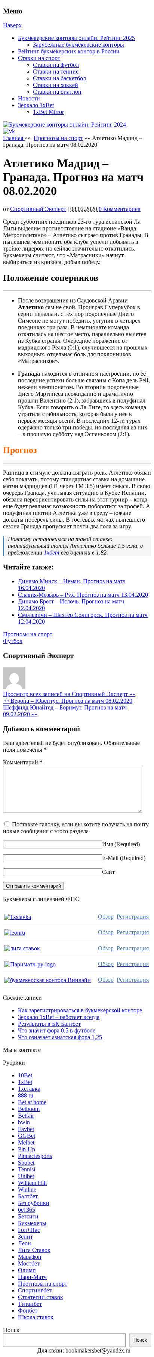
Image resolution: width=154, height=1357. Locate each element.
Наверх (12, 25)
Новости (29, 98)
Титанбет (30, 1304)
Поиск (11, 1330)
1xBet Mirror (48, 112)
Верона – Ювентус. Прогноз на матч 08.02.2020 (67, 701)
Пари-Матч (32, 1277)
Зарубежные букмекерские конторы (78, 44)
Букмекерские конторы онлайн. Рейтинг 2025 (76, 38)
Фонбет (27, 1310)
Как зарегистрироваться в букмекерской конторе (80, 1010)
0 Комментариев (120, 209)
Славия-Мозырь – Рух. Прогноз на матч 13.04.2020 (83, 594)
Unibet (26, 1176)
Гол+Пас (29, 1230)
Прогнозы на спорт (58, 138)
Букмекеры (32, 1223)
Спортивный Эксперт (38, 209)
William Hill (32, 1183)
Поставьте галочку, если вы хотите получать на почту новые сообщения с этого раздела (76, 827)
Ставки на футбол (56, 65)
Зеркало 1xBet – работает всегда (58, 1017)
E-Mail (110, 858)
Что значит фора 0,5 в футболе (56, 1030)
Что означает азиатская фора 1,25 (60, 1037)
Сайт (108, 872)
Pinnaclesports (35, 1156)
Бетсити (28, 1216)
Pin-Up (26, 1149)
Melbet (26, 1142)
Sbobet (26, 1162)
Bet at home (32, 1102)
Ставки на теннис (55, 71)
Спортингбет (35, 1290)
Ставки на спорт (39, 58)
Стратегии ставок (40, 1297)
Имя (107, 844)
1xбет (51, 552)
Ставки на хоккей (55, 85)
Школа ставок (35, 1317)
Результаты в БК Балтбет (49, 1024)
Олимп (27, 1270)
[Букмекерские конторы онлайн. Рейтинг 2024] (64, 124)
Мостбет (29, 1263)
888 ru (25, 1095)
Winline (27, 1189)
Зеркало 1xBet (36, 105)
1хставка (29, 1089)
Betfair (26, 1115)
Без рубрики (33, 1203)
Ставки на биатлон (57, 91)
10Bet (25, 1075)
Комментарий (23, 762)
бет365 (26, 1210)
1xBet (25, 1082)
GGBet (26, 1136)
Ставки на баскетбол (59, 78)
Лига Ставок (34, 1250)
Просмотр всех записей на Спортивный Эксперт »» (69, 694)
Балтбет (28, 1196)
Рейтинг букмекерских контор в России (69, 51)
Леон (24, 1243)
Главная (14, 138)
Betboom (29, 1109)
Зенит (25, 1236)
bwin (24, 1122)
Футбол (12, 641)
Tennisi (26, 1169)
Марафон (29, 1257)
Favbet (26, 1129)
